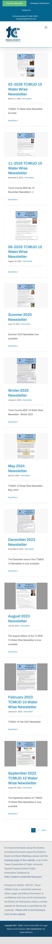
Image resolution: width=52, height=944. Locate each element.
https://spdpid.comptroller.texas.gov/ (23, 876)
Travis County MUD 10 (33, 925)
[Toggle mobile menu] (46, 27)
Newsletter (27, 99)
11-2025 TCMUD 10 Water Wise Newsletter (25, 168)
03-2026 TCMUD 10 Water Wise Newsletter (25, 89)
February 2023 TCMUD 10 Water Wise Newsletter (22, 702)
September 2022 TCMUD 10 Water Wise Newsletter (22, 778)
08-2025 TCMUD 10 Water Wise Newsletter (25, 252)
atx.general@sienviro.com (26, 19)
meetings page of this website (19, 860)
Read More (12, 120)
